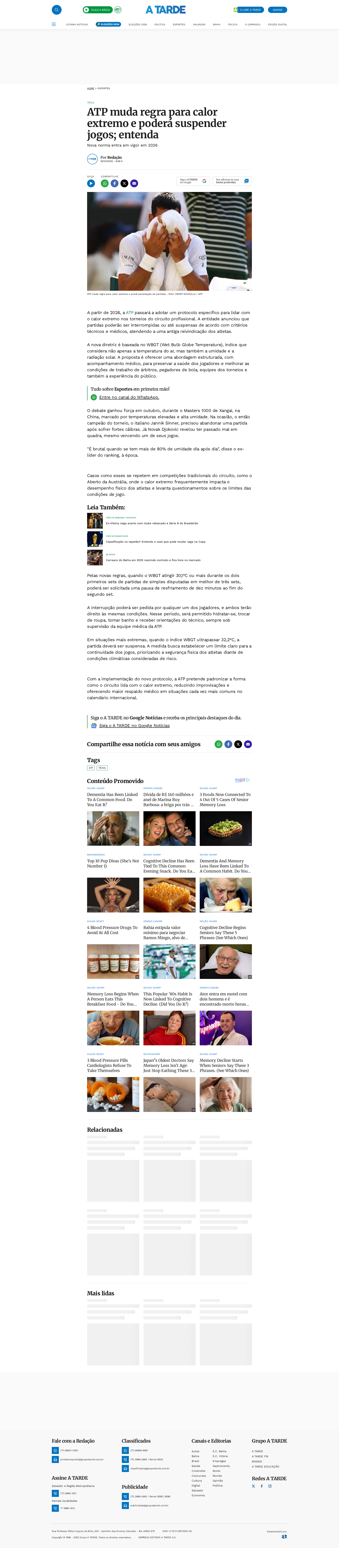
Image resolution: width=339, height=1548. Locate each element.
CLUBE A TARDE (250, 9)
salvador (197, 1490)
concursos (199, 1475)
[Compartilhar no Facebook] (114, 183)
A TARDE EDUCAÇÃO (265, 1466)
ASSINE (277, 9)
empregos (219, 1461)
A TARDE (257, 1451)
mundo (217, 1475)
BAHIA (216, 24)
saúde (196, 1465)
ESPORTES (179, 24)
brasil (195, 1461)
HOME (90, 88)
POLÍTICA (160, 24)
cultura (197, 1480)
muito (216, 1470)
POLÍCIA (232, 24)
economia (198, 1495)
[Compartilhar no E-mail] (134, 183)
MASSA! (257, 1461)
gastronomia (221, 1465)
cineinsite (198, 1470)
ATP (130, 312)
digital (196, 1485)
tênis (102, 768)
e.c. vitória (220, 1456)
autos (195, 1451)
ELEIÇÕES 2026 (110, 24)
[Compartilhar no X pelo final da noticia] (238, 744)
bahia (195, 1456)
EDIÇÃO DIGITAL (277, 24)
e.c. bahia (219, 1451)
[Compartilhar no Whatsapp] (105, 183)
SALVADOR (199, 24)
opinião (218, 1480)
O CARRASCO (252, 24)
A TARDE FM (260, 1456)
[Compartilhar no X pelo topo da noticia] (124, 183)
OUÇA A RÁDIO (100, 9)
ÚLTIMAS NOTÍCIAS (77, 24)
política (218, 1485)
